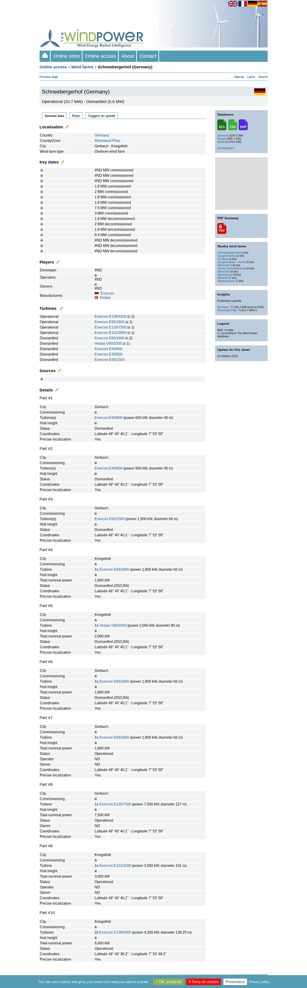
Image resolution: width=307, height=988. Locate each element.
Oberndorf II (225, 265)
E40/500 (115, 354)
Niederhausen (226, 281)
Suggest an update (101, 116)
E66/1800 (117, 322)
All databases (225, 148)
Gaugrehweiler (227, 255)
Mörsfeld (223, 277)
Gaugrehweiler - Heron (232, 262)
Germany (102, 135)
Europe (221, 138)
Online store (66, 56)
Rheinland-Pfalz (107, 141)
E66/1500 (117, 360)
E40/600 (115, 349)
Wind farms (82, 67)
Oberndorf (224, 271)
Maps (76, 116)
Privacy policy (259, 982)
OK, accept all (169, 982)
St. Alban (223, 259)
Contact (148, 56)
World (221, 141)
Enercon (107, 293)
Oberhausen (225, 274)
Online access (100, 56)
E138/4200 (118, 316)
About (128, 56)
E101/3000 (118, 333)
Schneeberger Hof (229, 252)
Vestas (105, 298)
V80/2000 (114, 343)
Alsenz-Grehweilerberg (232, 268)
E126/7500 (118, 327)
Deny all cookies (205, 982)
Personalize (235, 982)
